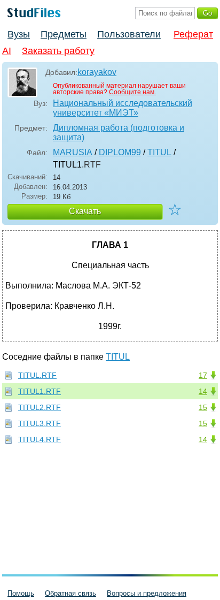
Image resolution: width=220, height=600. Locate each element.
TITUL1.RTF (39, 391)
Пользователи (129, 34)
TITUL (159, 152)
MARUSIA (72, 152)
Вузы (18, 34)
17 (203, 375)
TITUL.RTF (37, 375)
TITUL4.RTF (39, 439)
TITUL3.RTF (39, 423)
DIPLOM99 (120, 152)
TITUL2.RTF (39, 407)
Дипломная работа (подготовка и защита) (118, 132)
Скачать (85, 211)
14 (203, 391)
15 (203, 407)
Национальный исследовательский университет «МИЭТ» (122, 107)
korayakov (96, 72)
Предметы (64, 34)
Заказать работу (58, 50)
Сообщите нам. (132, 92)
